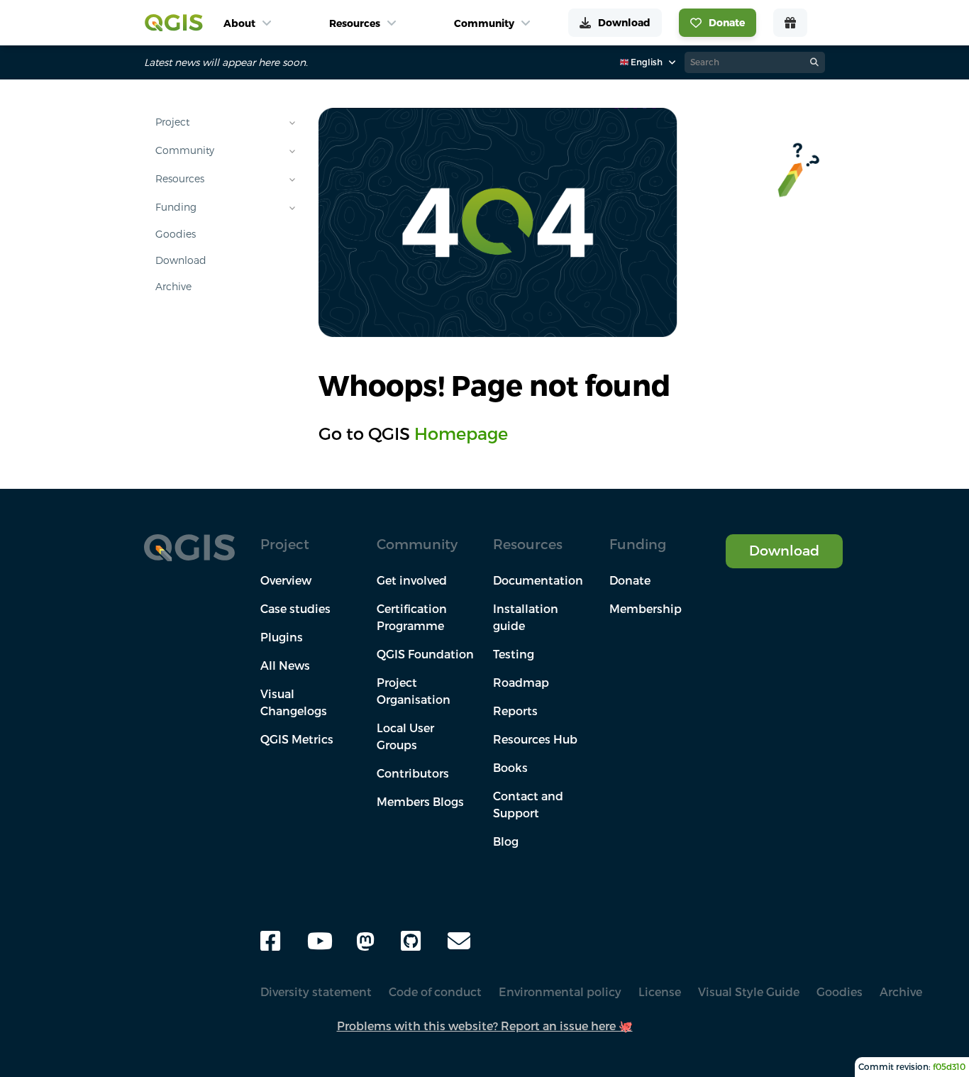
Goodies (175, 234)
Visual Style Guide (748, 992)
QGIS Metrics (296, 739)
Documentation (538, 580)
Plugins (281, 637)
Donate (629, 580)
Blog (506, 841)
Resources (179, 179)
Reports (515, 711)
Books (510, 767)
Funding (175, 207)
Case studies (295, 608)
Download (180, 260)
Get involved (412, 580)
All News (285, 665)
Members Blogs (420, 801)
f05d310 (949, 1066)
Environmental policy (560, 992)
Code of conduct (435, 992)
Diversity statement (316, 992)
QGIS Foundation (425, 654)
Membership (645, 608)
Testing (513, 654)
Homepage (461, 433)
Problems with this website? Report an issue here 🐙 (485, 1026)
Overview (285, 580)
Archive (173, 287)
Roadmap (521, 682)
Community (184, 150)
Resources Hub (535, 739)
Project (172, 122)
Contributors (413, 773)
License (659, 992)
